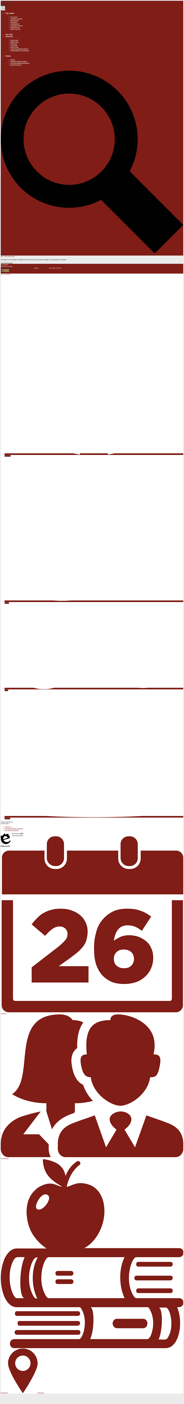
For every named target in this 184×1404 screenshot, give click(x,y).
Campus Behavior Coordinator (19, 50)
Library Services (15, 29)
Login (6, 834)
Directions (41, 1393)
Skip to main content (7, 1)
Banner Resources (15, 65)
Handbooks (13, 22)
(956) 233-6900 (44, 268)
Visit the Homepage (7, 263)
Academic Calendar (16, 18)
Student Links (14, 42)
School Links (14, 47)
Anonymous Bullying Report (19, 49)
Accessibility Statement (12, 830)
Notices (12, 59)
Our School (13, 17)
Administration (14, 24)
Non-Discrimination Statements (19, 63)
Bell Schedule (14, 20)
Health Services (15, 27)
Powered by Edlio (17, 835)
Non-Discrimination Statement (14, 828)
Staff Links (13, 43)
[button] (10, 13)
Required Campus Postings (18, 61)
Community (14, 45)
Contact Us (8, 827)
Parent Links (14, 40)
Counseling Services (16, 25)
